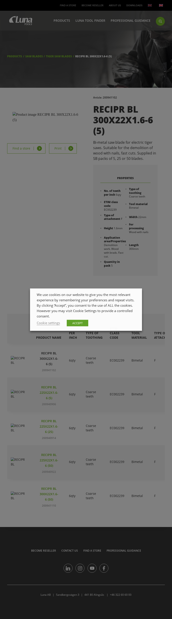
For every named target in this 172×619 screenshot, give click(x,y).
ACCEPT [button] (77, 323)
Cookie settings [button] (48, 322)
